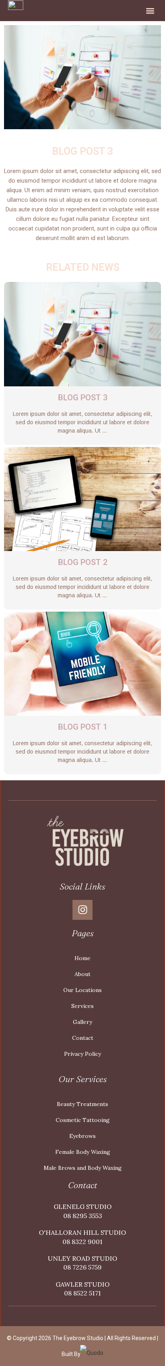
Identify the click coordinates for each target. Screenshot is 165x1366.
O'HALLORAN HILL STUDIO (82, 1232)
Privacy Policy (82, 1053)
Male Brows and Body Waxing (83, 1167)
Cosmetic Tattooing (83, 1120)
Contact (82, 1037)
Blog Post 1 (82, 727)
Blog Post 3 (82, 397)
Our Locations (82, 990)
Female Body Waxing (82, 1151)
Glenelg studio (83, 1207)
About (82, 974)
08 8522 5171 (82, 1293)
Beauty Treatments (82, 1104)
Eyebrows (82, 1136)
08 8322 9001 (82, 1242)
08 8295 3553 (82, 1216)
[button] (150, 10)
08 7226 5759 (82, 1267)
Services (82, 1006)
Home (82, 958)
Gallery (82, 1021)
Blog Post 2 (82, 562)
